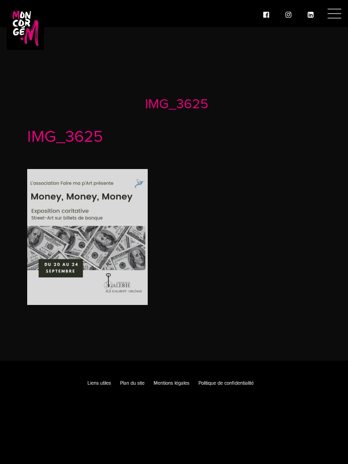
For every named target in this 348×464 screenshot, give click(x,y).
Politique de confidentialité (226, 383)
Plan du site (132, 383)
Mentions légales (171, 383)
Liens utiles (99, 383)
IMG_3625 (176, 104)
